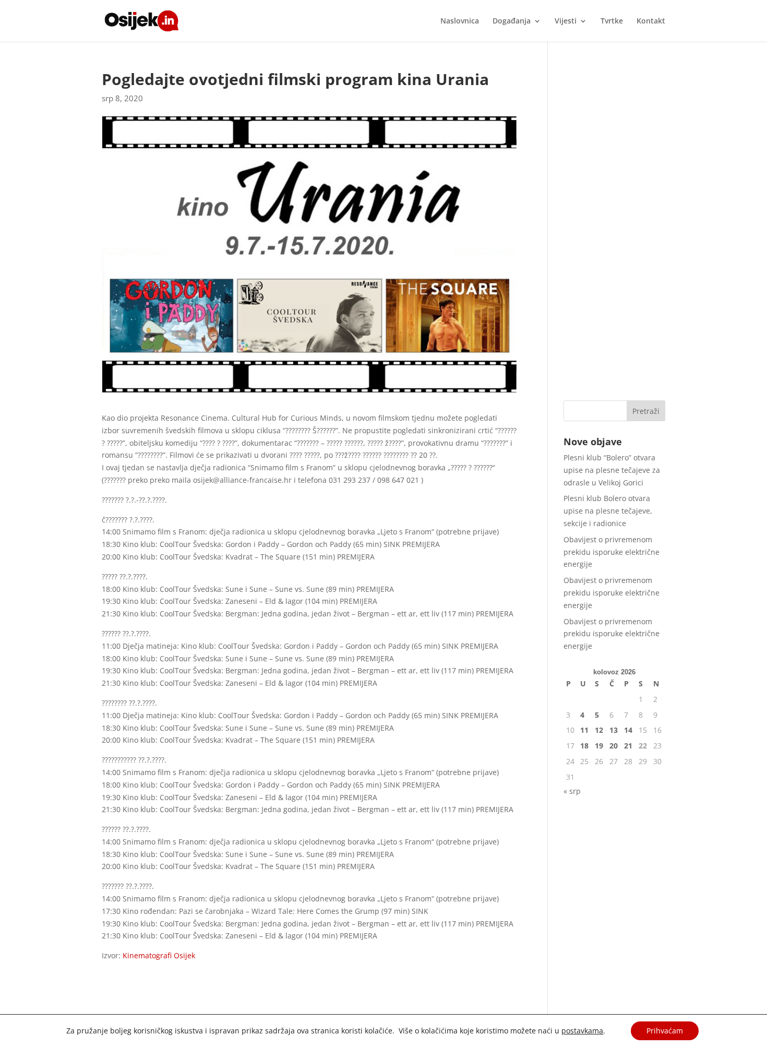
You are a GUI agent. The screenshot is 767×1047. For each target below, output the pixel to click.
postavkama (582, 1031)
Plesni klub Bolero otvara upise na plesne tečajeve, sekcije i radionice (608, 510)
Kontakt (651, 21)
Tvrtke (612, 21)
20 (613, 746)
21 (628, 746)
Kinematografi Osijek (158, 955)
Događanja (512, 21)
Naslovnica (459, 21)
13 (613, 730)
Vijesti (566, 21)
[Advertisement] (614, 228)
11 (584, 730)
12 (599, 730)
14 (628, 730)
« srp (572, 791)
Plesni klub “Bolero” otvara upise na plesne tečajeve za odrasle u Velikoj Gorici (612, 470)
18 (584, 746)
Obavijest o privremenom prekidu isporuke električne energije (612, 551)
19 (599, 746)
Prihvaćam (664, 1031)
